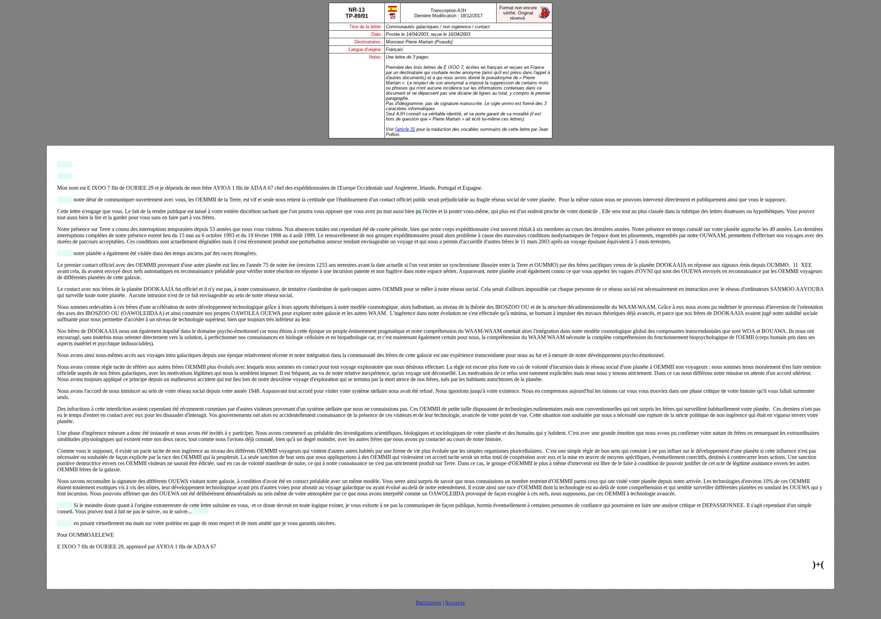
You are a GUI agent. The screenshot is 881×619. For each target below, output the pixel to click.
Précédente (429, 603)
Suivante (455, 603)
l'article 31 (405, 129)
